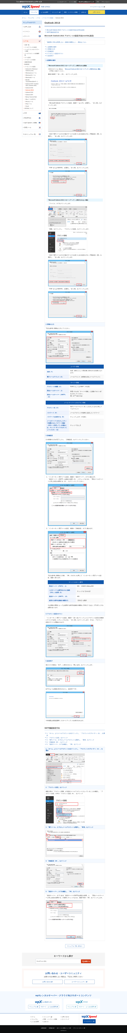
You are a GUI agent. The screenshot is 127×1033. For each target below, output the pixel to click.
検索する (87, 961)
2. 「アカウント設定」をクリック (57, 737)
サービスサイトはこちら (97, 6)
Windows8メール (30, 77)
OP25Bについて (29, 108)
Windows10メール (31, 75)
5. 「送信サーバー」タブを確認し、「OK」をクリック (64, 744)
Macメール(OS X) (30, 99)
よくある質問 (44, 12)
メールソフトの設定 (30, 66)
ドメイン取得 (72, 2)
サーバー (27, 36)
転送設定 (27, 64)
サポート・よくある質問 (48, 1006)
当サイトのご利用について (63, 1028)
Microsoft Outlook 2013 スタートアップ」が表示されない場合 (82, 69)
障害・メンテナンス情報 (71, 12)
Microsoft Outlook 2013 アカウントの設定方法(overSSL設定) (65, 30)
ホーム (25, 12)
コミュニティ (55, 12)
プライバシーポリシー (78, 1028)
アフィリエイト (106, 2)
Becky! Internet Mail (31, 97)
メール (26, 41)
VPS (98, 2)
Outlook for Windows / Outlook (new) (32, 69)
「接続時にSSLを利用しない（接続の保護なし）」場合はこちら (66, 42)
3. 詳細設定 (50, 51)
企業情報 (43, 1028)
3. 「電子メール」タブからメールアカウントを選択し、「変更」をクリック (70, 740)
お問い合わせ (96, 12)
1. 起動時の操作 (51, 47)
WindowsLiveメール (31, 73)
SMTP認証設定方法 (53, 32)
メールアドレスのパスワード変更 (32, 50)
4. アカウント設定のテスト (55, 53)
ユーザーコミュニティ (79, 982)
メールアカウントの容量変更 (32, 54)
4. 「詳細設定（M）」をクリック (57, 742)
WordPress (27, 118)
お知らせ (83, 12)
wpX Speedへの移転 (30, 122)
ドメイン (27, 31)
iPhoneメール (29, 101)
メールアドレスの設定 (31, 47)
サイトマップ (65, 1019)
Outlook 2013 (30, 90)
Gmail (27, 106)
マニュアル (34, 12)
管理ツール (27, 127)
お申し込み (27, 26)
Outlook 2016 (29, 87)
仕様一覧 (27, 45)
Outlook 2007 (29, 94)
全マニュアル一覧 (30, 134)
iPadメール (29, 103)
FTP (25, 113)
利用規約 (51, 1028)
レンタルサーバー (62, 2)
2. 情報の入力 (51, 49)
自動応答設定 (28, 62)
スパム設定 (28, 57)
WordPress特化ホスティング (86, 2)
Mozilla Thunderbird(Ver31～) (32, 80)
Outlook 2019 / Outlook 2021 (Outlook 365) (32, 84)
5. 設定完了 (50, 55)
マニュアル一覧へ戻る (74, 946)
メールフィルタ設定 (30, 59)
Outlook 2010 (29, 92)
